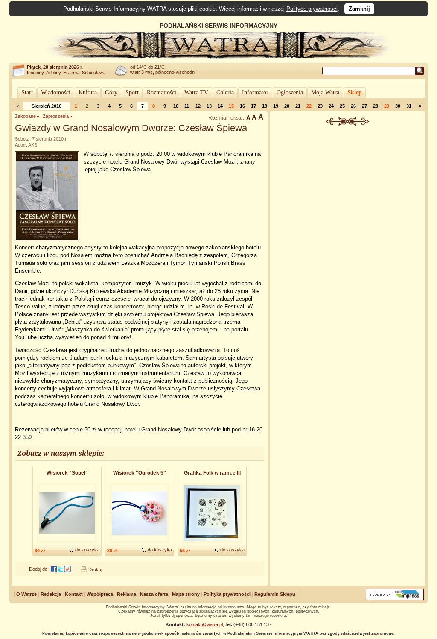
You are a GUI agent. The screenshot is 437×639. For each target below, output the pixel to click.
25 (342, 105)
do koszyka (87, 549)
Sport (132, 92)
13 (209, 105)
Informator (255, 92)
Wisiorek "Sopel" (67, 473)
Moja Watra (325, 92)
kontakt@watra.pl (204, 624)
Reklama (126, 594)
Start (27, 92)
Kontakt (74, 594)
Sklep (354, 92)
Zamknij (359, 9)
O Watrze (26, 594)
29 (386, 105)
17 (253, 105)
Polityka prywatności (227, 594)
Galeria (225, 92)
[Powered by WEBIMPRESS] (395, 598)
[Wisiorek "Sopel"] (67, 543)
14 (220, 105)
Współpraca (100, 594)
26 (353, 105)
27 (364, 105)
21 (297, 105)
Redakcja (51, 594)
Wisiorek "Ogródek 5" (139, 473)
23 (320, 105)
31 (408, 105)
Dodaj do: (39, 569)
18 (264, 105)
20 (286, 105)
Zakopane (25, 116)
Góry (111, 92)
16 (242, 105)
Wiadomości (55, 92)
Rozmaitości (161, 92)
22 (309, 105)
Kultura (88, 92)
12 (198, 105)
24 (331, 105)
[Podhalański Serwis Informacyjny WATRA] (218, 57)
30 (397, 105)
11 (186, 105)
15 (231, 105)
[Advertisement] (348, 189)
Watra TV (196, 92)
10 (175, 105)
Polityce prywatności (312, 9)
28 (375, 105)
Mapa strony (186, 594)
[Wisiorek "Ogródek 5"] (139, 543)
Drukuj (95, 569)
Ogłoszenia (290, 92)
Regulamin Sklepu (274, 594)
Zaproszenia (56, 116)
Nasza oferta (154, 594)
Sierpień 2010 (46, 105)
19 (275, 105)
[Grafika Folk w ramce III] (212, 543)
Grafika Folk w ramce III (212, 473)
